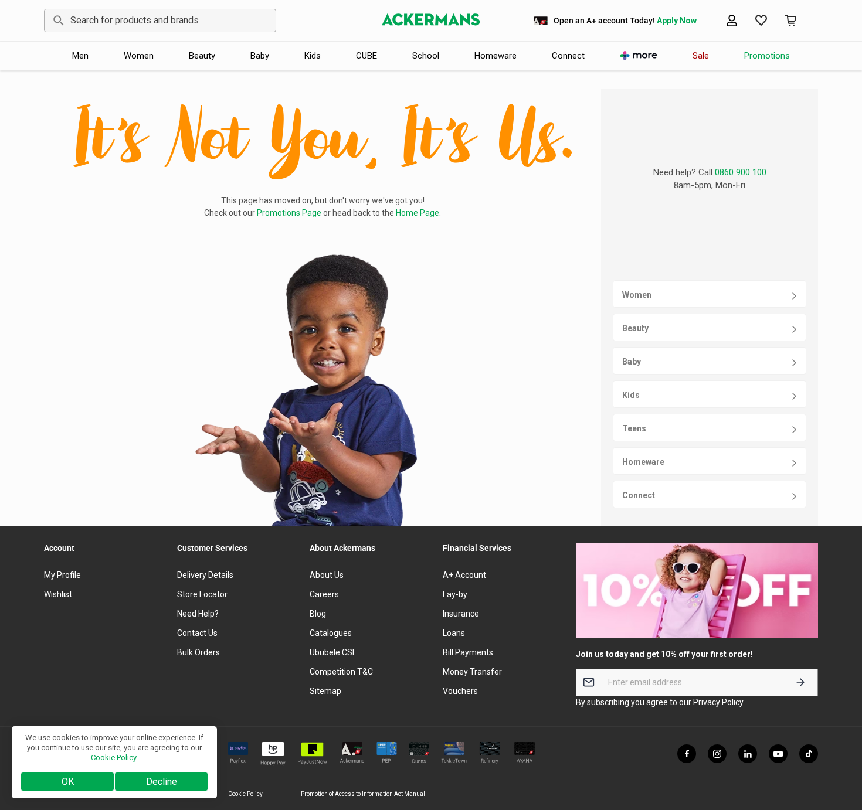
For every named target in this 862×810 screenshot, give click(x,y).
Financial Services (477, 548)
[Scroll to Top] (839, 746)
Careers (324, 594)
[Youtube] (778, 753)
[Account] (731, 20)
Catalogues (331, 633)
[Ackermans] (431, 20)
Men (80, 55)
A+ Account (464, 575)
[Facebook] (686, 753)
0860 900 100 (740, 172)
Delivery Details (205, 575)
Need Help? (198, 613)
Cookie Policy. (114, 757)
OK (68, 781)
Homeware (495, 55)
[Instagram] (717, 753)
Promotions (767, 55)
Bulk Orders (198, 652)
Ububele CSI (332, 652)
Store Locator (202, 594)
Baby (259, 55)
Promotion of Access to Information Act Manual (363, 794)
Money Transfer (472, 671)
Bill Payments (468, 652)
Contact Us (197, 633)
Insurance (461, 613)
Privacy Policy (718, 702)
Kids (312, 55)
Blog (318, 613)
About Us (327, 575)
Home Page (417, 212)
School (425, 55)
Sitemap (325, 691)
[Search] (57, 20)
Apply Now (677, 20)
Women (139, 55)
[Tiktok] (808, 753)
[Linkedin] (747, 753)
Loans (454, 633)
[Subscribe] (800, 682)
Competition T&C (341, 671)
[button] (790, 20)
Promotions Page (289, 212)
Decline (161, 781)
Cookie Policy (245, 794)
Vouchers (460, 691)
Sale (701, 55)
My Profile (62, 575)
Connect (568, 55)
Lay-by (455, 594)
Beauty (202, 55)
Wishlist (58, 594)
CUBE (366, 55)
